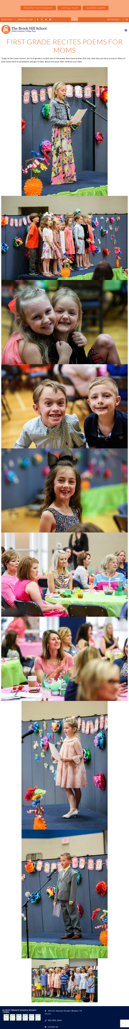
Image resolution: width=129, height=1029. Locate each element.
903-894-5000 (55, 1020)
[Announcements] (74, 19)
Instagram (42, 19)
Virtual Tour (69, 8)
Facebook (38, 19)
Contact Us (53, 1027)
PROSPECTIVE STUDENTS (38, 8)
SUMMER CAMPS (95, 8)
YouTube (50, 19)
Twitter (46, 19)
